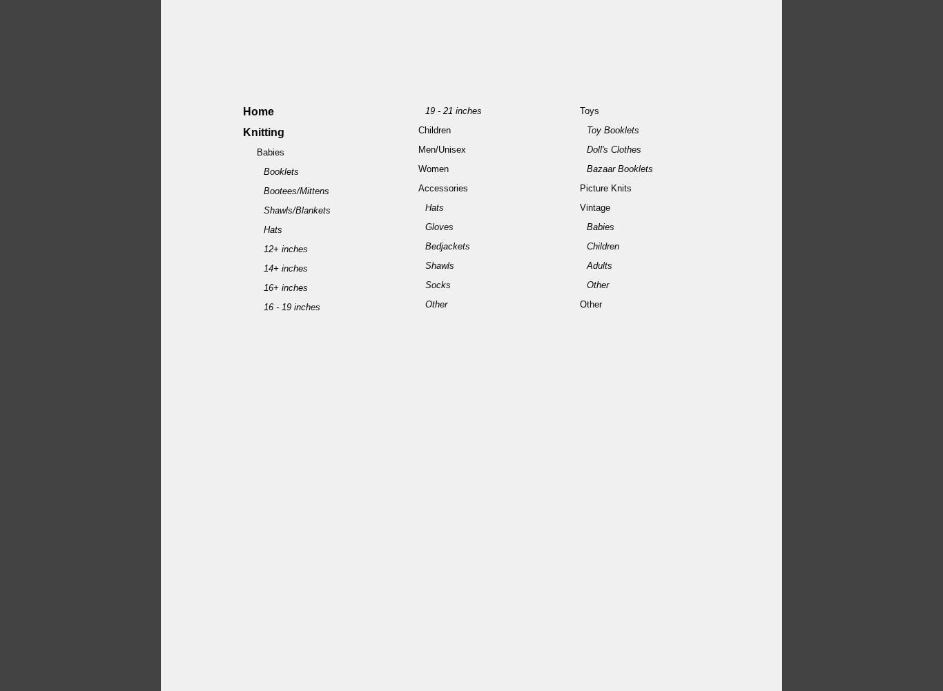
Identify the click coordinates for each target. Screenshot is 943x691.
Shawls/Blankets (297, 210)
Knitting (263, 132)
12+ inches (286, 249)
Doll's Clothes (614, 149)
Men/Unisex (442, 149)
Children (434, 130)
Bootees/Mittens (296, 191)
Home (258, 111)
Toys (589, 111)
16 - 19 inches (292, 307)
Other (436, 304)
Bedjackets (447, 246)
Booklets (281, 172)
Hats (273, 230)
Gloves (439, 227)
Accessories (443, 188)
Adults (599, 266)
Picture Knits (606, 188)
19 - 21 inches (453, 111)
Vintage (595, 207)
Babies (270, 152)
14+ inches (286, 268)
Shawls (439, 266)
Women (433, 169)
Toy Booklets (613, 130)
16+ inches (286, 288)
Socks (438, 285)
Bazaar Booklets (620, 169)
